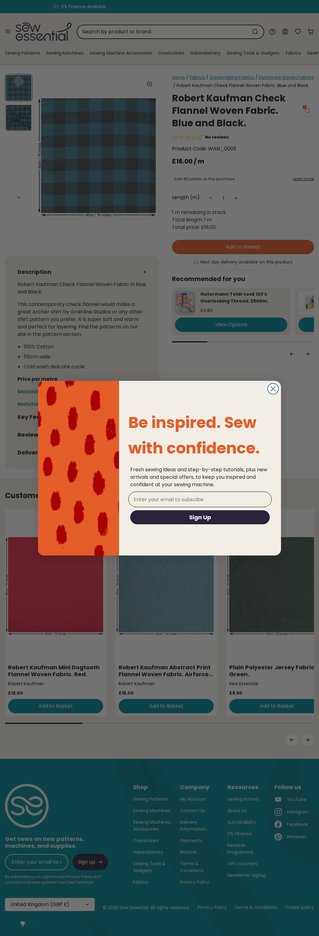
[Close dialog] (273, 388)
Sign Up (200, 517)
